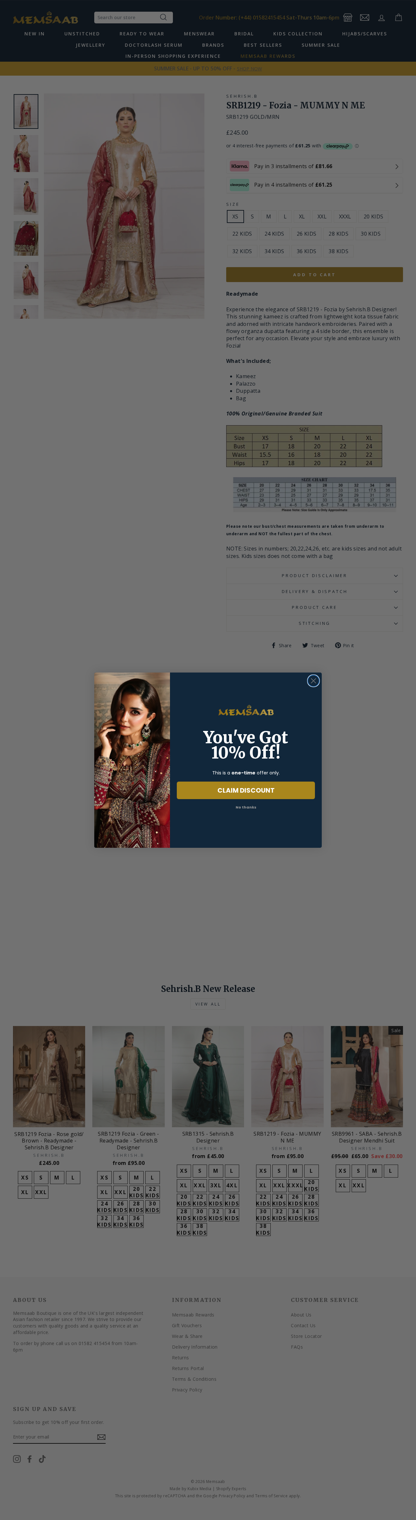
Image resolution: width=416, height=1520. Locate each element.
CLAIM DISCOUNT (246, 790)
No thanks (246, 807)
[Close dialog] (313, 680)
